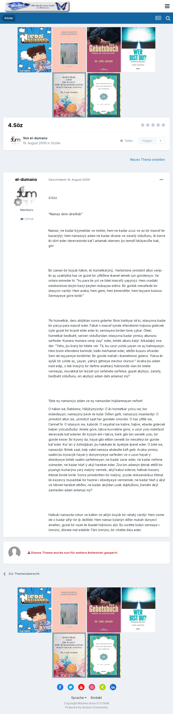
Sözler (56, 143)
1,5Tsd (28, 219)
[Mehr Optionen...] (161, 179)
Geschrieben (69, 179)
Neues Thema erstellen (147, 159)
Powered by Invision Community (86, 707)
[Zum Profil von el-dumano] (15, 141)
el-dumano (39, 138)
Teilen (128, 140)
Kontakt (96, 698)
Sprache (78, 698)
